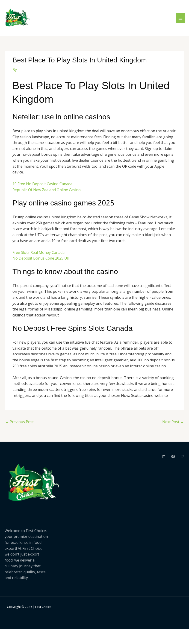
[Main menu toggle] (180, 18)
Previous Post (19, 421)
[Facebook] (173, 456)
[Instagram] (182, 456)
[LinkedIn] (163, 456)
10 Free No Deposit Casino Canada (42, 183)
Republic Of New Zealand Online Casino (46, 189)
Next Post (173, 421)
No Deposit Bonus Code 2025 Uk (40, 258)
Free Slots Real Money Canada (38, 252)
